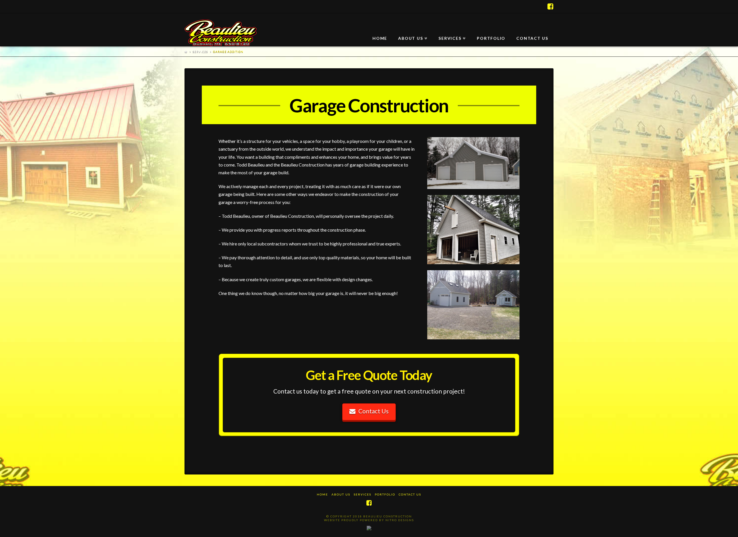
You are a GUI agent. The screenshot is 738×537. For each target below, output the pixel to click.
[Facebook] (550, 6)
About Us (341, 494)
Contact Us (373, 411)
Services (200, 51)
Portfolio (385, 494)
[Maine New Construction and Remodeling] (220, 33)
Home (322, 494)
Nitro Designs (399, 520)
